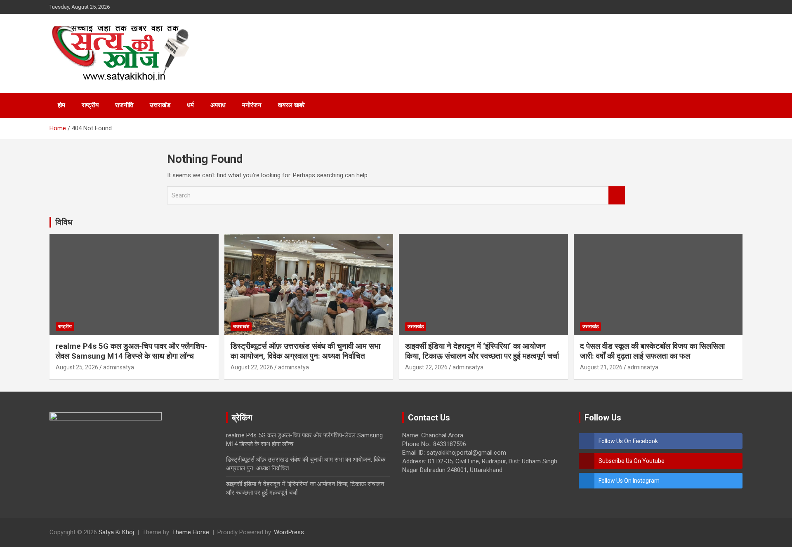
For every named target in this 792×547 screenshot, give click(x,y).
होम (61, 105)
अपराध (218, 105)
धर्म (190, 105)
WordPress (289, 532)
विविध (64, 222)
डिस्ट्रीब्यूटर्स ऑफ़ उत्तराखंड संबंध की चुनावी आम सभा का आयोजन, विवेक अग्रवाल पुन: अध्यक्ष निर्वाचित (305, 351)
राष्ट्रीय (90, 105)
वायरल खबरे (291, 105)
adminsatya (118, 367)
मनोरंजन (252, 105)
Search (616, 195)
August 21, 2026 (601, 367)
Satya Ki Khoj (116, 532)
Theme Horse (190, 532)
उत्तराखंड (160, 105)
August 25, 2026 (77, 367)
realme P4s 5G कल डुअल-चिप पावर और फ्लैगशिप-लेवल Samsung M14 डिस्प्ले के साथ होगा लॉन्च (131, 351)
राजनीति (124, 105)
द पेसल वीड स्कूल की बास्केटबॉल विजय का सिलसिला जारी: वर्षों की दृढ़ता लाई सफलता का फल (652, 351)
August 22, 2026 (252, 367)
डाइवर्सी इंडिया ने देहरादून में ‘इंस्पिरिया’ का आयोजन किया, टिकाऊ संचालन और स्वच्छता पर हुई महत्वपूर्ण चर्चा (482, 351)
